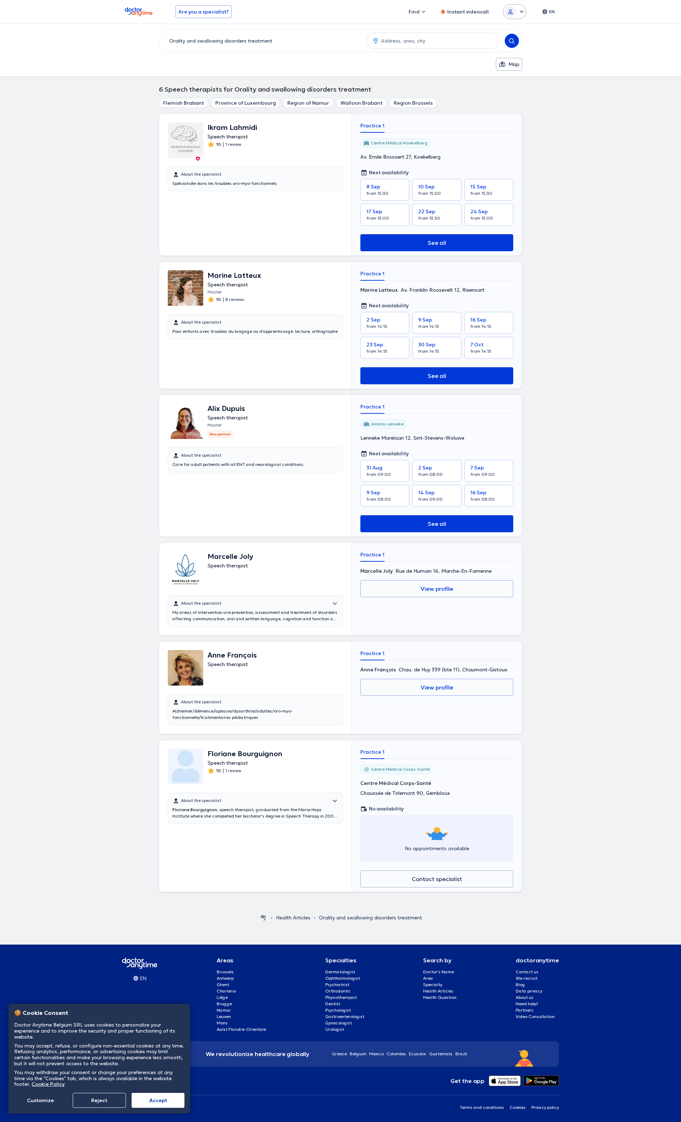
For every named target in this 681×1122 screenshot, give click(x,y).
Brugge (224, 1003)
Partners (524, 1010)
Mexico (376, 1053)
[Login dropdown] (514, 11)
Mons (222, 1022)
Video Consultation (535, 1016)
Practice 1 (372, 125)
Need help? (527, 1003)
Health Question (439, 997)
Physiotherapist (341, 997)
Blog (520, 984)
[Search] (512, 41)
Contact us (527, 971)
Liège (222, 997)
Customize (40, 1100)
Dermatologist (340, 971)
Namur (224, 1010)
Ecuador (417, 1053)
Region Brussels (413, 103)
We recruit (526, 978)
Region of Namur (308, 103)
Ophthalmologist (342, 978)
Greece (339, 1053)
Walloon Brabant (361, 103)
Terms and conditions (482, 1107)
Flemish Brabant (183, 103)
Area (428, 978)
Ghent (223, 984)
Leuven (224, 1016)
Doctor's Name (438, 971)
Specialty (432, 984)
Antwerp (225, 978)
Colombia (396, 1053)
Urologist (334, 1029)
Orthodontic (338, 991)
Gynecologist (338, 1022)
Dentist (332, 1003)
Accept (158, 1100)
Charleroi (226, 991)
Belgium (358, 1053)
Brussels (225, 971)
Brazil (461, 1053)
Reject (99, 1100)
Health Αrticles (293, 917)
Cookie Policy (48, 1084)
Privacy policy (545, 1107)
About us (524, 997)
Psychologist (338, 1010)
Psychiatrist (337, 984)
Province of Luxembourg (245, 103)
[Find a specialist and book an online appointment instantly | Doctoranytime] (263, 917)
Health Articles (438, 991)
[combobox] (261, 41)
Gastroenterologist (344, 1016)
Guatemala (441, 1053)
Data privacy (529, 991)
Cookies (518, 1107)
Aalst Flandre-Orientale (241, 1029)
